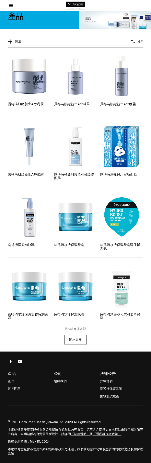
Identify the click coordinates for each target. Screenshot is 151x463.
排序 (140, 41)
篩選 (18, 41)
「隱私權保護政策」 (107, 434)
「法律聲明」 (80, 434)
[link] (29, 83)
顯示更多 (75, 339)
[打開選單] (25, 5)
